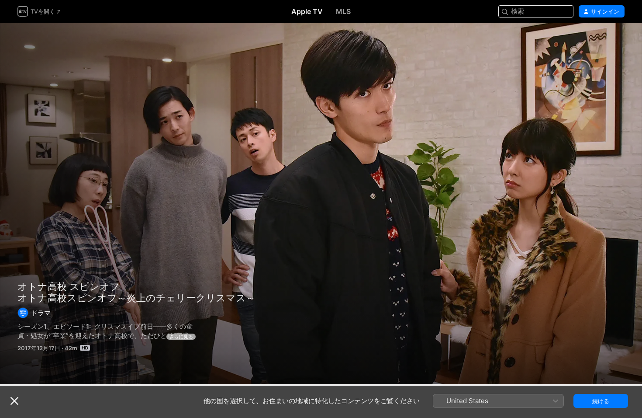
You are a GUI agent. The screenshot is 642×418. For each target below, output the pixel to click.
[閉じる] (14, 401)
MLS (343, 11)
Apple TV (307, 11)
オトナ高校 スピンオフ (68, 286)
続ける (600, 400)
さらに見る (181, 337)
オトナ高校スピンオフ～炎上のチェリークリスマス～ (321, 203)
